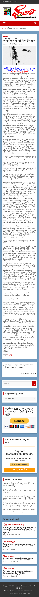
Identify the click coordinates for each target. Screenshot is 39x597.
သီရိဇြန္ (9, 355)
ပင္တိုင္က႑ (5, 524)
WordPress (26, 593)
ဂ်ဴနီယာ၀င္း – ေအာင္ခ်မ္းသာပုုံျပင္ (18, 559)
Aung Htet (19, 44)
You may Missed (11, 519)
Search (34, 383)
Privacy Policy (9, 591)
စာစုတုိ (5, 36)
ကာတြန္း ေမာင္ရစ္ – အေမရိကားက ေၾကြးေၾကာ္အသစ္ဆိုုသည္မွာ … (19, 366)
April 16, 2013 (7, 576)
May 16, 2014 (7, 535)
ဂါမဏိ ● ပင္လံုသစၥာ (27, 373)
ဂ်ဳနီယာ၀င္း (6, 556)
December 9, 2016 (9, 44)
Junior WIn (7, 541)
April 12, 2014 (7, 561)
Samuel (5, 483)
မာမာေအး (11, 524)
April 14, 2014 (7, 549)
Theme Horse (28, 591)
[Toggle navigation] (4, 23)
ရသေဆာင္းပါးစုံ (19, 524)
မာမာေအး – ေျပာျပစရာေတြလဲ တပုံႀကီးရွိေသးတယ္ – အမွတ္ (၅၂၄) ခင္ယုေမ (19, 529)
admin (15, 576)
